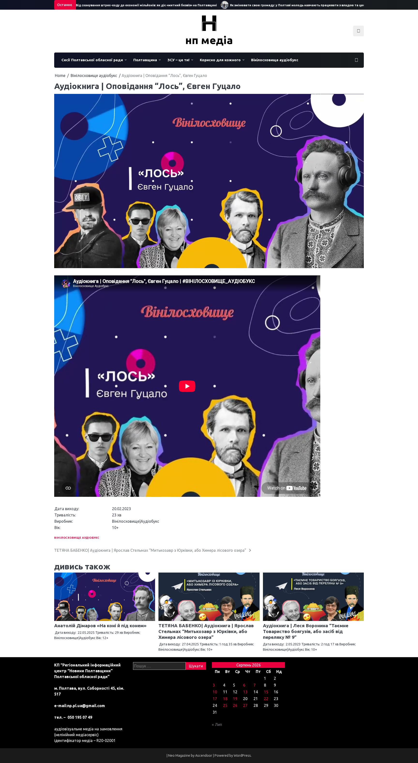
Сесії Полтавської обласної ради (92, 60)
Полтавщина (145, 60)
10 (215, 692)
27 (245, 705)
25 (225, 705)
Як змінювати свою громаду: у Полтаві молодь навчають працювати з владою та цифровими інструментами (300, 5)
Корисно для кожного (220, 60)
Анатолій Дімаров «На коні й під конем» (100, 625)
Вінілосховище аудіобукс (274, 60)
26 (235, 705)
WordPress (242, 755)
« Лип (217, 724)
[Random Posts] (356, 60)
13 (245, 692)
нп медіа (209, 40)
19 (235, 698)
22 (266, 698)
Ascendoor (203, 755)
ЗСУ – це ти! (178, 60)
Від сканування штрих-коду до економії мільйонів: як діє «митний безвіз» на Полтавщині (130, 5)
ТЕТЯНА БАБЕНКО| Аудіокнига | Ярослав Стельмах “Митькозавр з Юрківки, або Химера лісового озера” (206, 631)
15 (266, 692)
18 (225, 698)
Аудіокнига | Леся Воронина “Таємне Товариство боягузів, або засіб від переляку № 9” (305, 631)
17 (215, 698)
